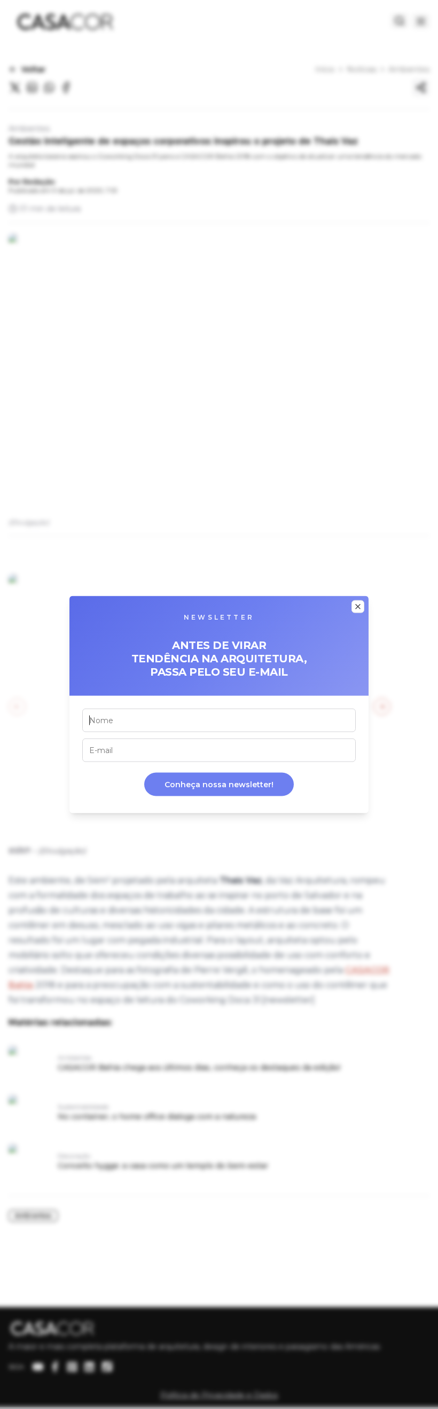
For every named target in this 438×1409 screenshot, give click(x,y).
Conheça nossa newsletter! (219, 784)
